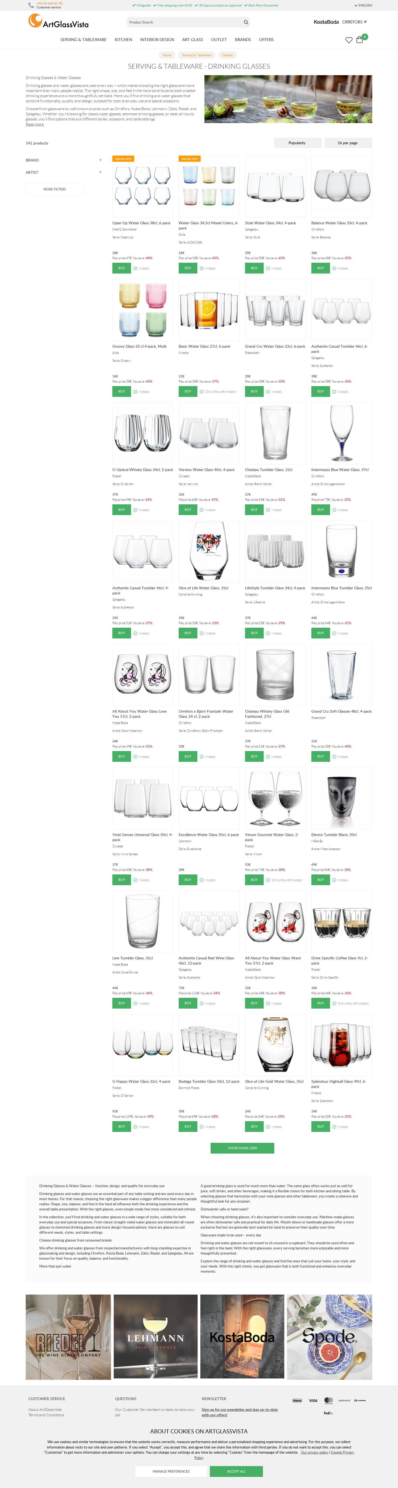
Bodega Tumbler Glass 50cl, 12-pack (209, 1081)
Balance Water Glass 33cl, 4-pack (339, 222)
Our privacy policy (314, 1452)
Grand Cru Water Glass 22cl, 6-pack (275, 346)
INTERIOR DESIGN (157, 39)
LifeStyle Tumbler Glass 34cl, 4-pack (275, 587)
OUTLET (219, 39)
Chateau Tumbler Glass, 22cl (268, 469)
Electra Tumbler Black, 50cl (334, 834)
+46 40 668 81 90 (50, 3)
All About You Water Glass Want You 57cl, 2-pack (273, 960)
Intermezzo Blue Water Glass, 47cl (339, 469)
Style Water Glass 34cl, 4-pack (270, 222)
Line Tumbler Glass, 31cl (132, 957)
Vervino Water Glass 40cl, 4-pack (206, 469)
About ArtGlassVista (45, 1409)
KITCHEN (123, 39)
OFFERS (266, 39)
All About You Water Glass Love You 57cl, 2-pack (139, 714)
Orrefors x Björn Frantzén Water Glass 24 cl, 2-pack (206, 714)
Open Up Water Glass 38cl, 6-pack (141, 222)
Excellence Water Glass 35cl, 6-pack (209, 834)
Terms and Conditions (46, 1415)
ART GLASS (192, 39)
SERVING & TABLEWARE (83, 39)
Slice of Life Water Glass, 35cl (203, 587)
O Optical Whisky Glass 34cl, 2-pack (142, 469)
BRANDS (243, 39)
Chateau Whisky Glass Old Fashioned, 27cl (267, 714)
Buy (121, 268)
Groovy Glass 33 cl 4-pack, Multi (139, 346)
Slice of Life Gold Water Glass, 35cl (274, 1081)
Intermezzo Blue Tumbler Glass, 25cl (341, 587)
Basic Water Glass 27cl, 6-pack (204, 346)
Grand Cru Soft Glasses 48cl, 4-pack (341, 711)
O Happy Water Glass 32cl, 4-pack (141, 1081)
